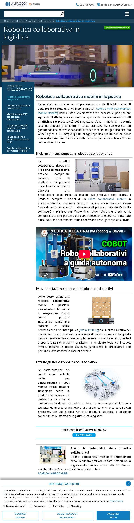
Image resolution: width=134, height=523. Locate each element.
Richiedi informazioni (116, 27)
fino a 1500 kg (89, 330)
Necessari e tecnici (16, 506)
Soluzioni (19, 21)
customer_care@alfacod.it (116, 4)
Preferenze (39, 506)
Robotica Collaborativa (40, 21)
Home (7, 21)
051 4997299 (87, 4)
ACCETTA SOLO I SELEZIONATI (67, 515)
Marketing (76, 506)
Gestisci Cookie (20, 515)
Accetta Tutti (113, 515)
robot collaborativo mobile (107, 199)
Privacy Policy (116, 501)
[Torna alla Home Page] (22, 4)
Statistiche (58, 506)
